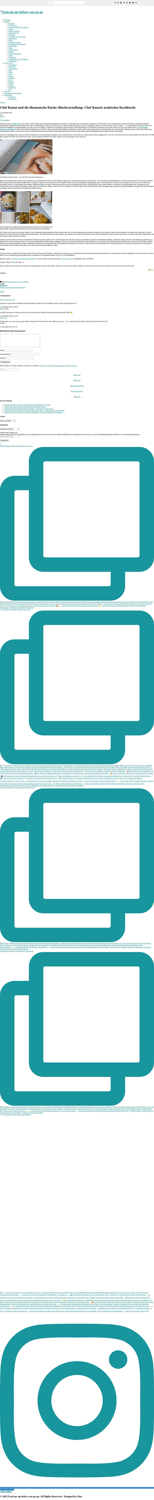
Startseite (7, 20)
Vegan (10, 55)
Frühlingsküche (13, 33)
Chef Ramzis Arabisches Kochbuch (23, 259)
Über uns (7, 91)
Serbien (10, 84)
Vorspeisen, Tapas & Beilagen (18, 59)
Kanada (11, 76)
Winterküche (12, 61)
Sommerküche (13, 50)
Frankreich (12, 67)
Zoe (5, 318)
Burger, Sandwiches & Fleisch (18, 27)
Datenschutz (12, 99)
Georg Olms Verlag (67, 259)
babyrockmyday (9, 300)
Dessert (10, 29)
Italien (10, 72)
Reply (2, 300)
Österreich (11, 78)
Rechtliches (8, 95)
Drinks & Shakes (14, 31)
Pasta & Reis (12, 46)
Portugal (11, 82)
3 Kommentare (5, 120)
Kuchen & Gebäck (14, 42)
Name (2, 350)
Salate (10, 48)
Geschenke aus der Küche (17, 37)
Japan (10, 74)
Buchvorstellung (11, 282)
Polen (10, 80)
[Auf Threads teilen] (6, 286)
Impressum (12, 97)
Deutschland (12, 65)
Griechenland (12, 69)
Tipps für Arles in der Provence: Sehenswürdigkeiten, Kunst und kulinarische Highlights (33, 412)
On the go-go (8, 63)
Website (2, 358)
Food (19, 282)
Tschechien (12, 87)
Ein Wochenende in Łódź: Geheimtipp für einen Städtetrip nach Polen (27, 405)
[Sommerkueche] (77, 391)
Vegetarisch (12, 57)
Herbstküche (12, 39)
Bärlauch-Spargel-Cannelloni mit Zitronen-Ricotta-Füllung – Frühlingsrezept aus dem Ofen (34, 410)
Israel (10, 70)
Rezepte (7, 22)
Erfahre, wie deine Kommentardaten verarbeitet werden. (58, 366)
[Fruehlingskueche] (77, 386)
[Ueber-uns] (77, 375)
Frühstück (11, 35)
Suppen (10, 52)
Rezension (25, 282)
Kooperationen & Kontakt (12, 93)
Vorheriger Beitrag (7, 287)
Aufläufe (11, 23)
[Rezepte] (77, 380)
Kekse (10, 40)
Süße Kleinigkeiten (14, 54)
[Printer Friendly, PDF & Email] (150, 269)
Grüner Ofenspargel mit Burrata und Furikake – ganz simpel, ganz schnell (28, 409)
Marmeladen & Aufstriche (17, 44)
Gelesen (2, 102)
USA (10, 89)
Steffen (2, 116)
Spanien (11, 86)
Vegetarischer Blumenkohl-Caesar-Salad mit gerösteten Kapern (25, 407)
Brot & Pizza (12, 25)
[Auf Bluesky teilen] (4, 286)
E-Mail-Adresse (5, 354)
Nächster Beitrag (19, 287)
